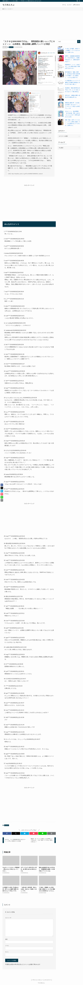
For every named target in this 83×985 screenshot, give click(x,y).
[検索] (79, 1)
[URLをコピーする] (51, 833)
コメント (8, 917)
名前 (6, 939)
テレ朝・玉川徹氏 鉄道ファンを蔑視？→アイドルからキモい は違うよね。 (72, 50)
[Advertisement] (41, 22)
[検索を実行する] (78, 41)
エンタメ (11, 47)
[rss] (77, 1)
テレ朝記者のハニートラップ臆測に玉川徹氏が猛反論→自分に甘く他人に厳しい (72, 82)
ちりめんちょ (9, 5)
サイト (7, 952)
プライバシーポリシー (37, 980)
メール (7, 945)
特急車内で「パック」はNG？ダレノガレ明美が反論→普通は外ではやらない (72, 66)
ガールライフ (47, 980)
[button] (7, 833)
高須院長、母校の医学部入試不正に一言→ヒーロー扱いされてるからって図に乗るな (72, 89)
